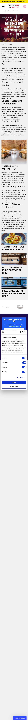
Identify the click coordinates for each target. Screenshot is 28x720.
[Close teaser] (13, 717)
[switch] (24, 362)
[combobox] (14, 11)
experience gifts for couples (14, 49)
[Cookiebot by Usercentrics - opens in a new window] (20, 332)
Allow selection (14, 386)
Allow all (14, 382)
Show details (20, 377)
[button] (20, 718)
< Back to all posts (6, 44)
